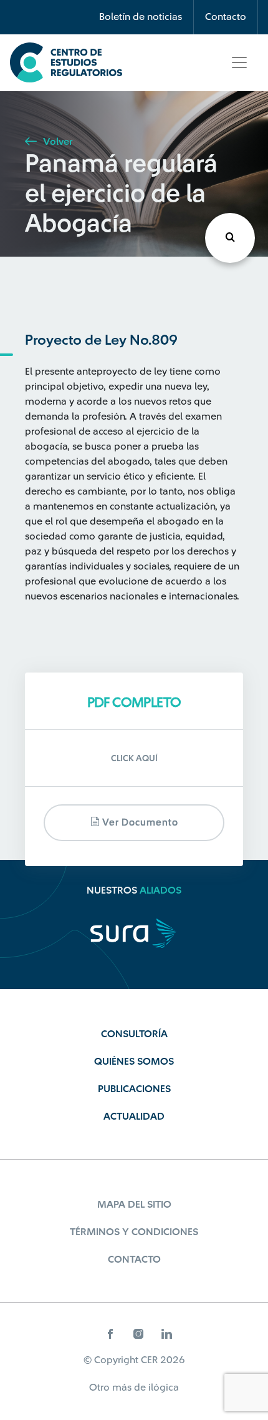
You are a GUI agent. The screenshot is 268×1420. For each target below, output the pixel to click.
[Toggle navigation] (239, 62)
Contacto (225, 17)
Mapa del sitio (134, 1205)
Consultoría (134, 1034)
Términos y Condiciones (134, 1232)
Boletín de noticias (140, 17)
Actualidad (134, 1117)
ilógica (163, 1388)
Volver (56, 142)
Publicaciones (134, 1089)
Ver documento (139, 822)
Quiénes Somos (134, 1062)
